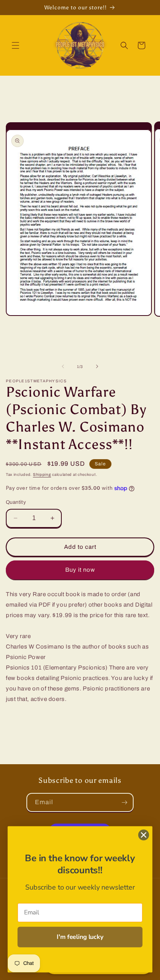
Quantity (16, 502)
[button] (15, 45)
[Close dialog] (143, 835)
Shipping (42, 474)
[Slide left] (62, 366)
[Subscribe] (124, 802)
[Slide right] (97, 366)
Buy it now (80, 570)
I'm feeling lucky (80, 937)
